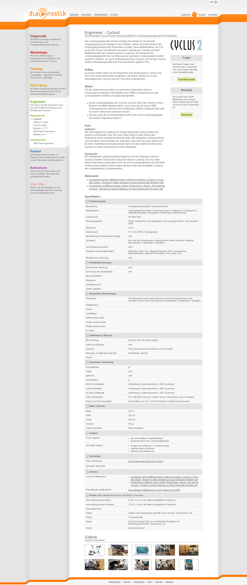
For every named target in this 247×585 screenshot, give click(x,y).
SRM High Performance (44, 131)
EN (215, 2)
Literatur (159, 582)
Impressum (139, 582)
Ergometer (86, 14)
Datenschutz (114, 582)
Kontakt (202, 14)
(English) (154, 189)
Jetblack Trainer (40, 122)
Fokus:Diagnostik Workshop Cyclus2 (145, 461)
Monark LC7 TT (40, 128)
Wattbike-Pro (39, 134)
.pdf (161, 189)
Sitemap (169, 582)
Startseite (73, 14)
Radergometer (100, 14)
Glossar (127, 582)
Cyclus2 (114, 14)
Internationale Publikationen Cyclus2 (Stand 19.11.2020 (154, 490)
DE (211, 2)
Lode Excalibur (40, 125)
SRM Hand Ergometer (43, 143)
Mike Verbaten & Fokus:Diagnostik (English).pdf (138, 182)
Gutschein (186, 14)
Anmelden (213, 14)
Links (149, 582)
